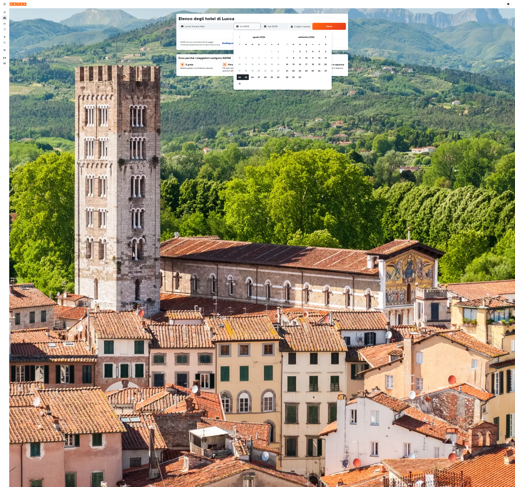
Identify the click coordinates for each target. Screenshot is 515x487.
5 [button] (252, 58)
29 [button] (272, 77)
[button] (5, 4)
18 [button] (246, 70)
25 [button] (246, 77)
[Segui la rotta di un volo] (4, 42)
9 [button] (278, 58)
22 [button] (272, 70)
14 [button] (265, 64)
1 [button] (271, 51)
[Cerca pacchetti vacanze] (4, 29)
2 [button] (278, 51)
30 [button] (278, 77)
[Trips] (4, 50)
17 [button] (239, 70)
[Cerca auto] (4, 23)
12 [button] (252, 64)
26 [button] (252, 77)
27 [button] (259, 77)
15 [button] (272, 64)
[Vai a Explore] (4, 37)
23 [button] (278, 70)
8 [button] (271, 58)
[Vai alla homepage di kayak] (18, 4)
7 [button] (265, 58)
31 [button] (240, 83)
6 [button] (259, 58)
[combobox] (208, 26)
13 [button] (259, 64)
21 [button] (265, 70)
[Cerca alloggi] (4, 18)
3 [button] (239, 58)
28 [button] (265, 77)
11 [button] (246, 64)
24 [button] (239, 77)
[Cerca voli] (4, 12)
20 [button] (259, 70)
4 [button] (246, 58)
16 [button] (278, 64)
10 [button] (239, 64)
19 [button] (252, 70)
